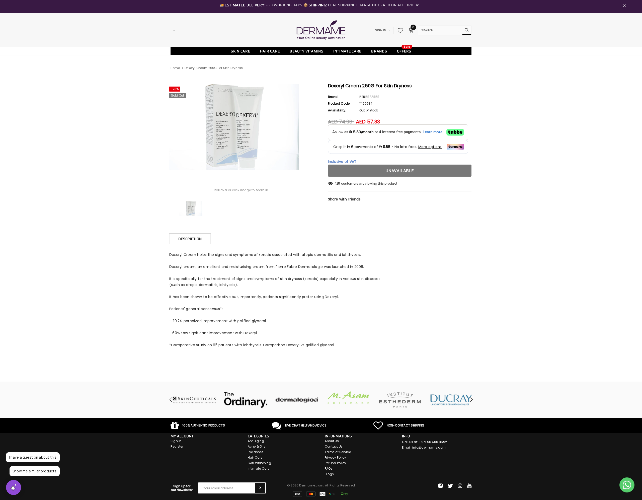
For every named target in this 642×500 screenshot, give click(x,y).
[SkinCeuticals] (192, 400)
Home (175, 68)
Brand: (333, 97)
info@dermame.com (429, 447)
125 (337, 183)
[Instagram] (460, 486)
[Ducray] (449, 400)
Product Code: (339, 103)
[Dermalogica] (295, 400)
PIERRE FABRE (369, 97)
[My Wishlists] (399, 30)
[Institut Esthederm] (398, 400)
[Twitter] (450, 486)
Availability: (337, 110)
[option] (241, 127)
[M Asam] (347, 397)
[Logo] (321, 30)
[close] (624, 6)
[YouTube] (469, 486)
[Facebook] (440, 486)
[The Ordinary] (244, 400)
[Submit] (260, 488)
